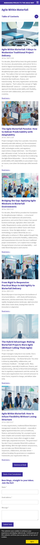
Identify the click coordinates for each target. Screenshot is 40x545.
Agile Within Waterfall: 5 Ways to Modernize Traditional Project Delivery (19, 52)
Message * (5, 508)
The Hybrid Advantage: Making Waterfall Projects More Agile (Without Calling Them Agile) (18, 344)
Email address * (7, 497)
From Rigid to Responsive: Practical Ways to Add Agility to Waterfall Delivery (18, 285)
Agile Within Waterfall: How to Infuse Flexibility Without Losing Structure (19, 416)
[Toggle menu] (37, 2)
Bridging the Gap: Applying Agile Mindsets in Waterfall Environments (19, 203)
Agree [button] (32, 542)
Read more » (6, 98)
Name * (4, 487)
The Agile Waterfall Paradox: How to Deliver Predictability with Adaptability (19, 131)
